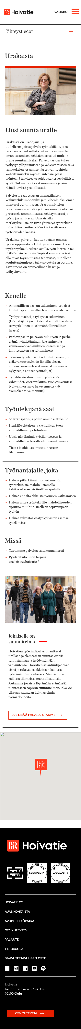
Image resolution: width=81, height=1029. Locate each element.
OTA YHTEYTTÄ (26, 1013)
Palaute (12, 939)
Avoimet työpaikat (20, 921)
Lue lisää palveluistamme (34, 715)
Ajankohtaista (17, 911)
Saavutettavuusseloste (25, 958)
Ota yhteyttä (16, 930)
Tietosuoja (14, 949)
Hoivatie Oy (14, 902)
